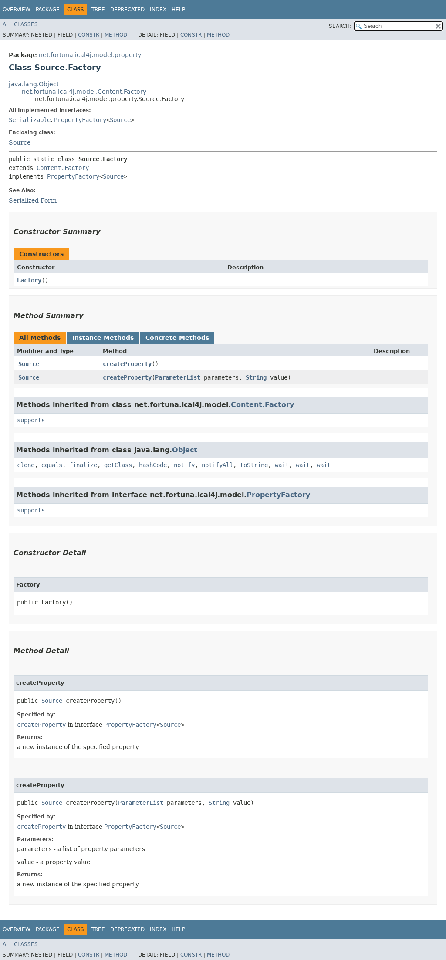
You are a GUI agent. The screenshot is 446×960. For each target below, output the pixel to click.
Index (158, 10)
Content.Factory (63, 167)
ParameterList (177, 377)
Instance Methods (103, 337)
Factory (29, 280)
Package (48, 10)
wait (282, 464)
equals (51, 464)
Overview (16, 10)
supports (31, 420)
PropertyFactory (80, 119)
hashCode (153, 464)
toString (254, 464)
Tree (98, 10)
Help (178, 10)
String (256, 377)
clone (25, 464)
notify (184, 464)
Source (120, 119)
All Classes (20, 24)
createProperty (127, 363)
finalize (83, 464)
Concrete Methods (177, 337)
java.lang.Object (34, 84)
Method (116, 35)
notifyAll (217, 464)
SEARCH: (340, 26)
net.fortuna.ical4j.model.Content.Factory (84, 91)
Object (184, 450)
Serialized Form (33, 200)
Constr (88, 35)
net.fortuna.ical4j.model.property (90, 54)
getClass (118, 464)
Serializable (30, 119)
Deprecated (127, 10)
